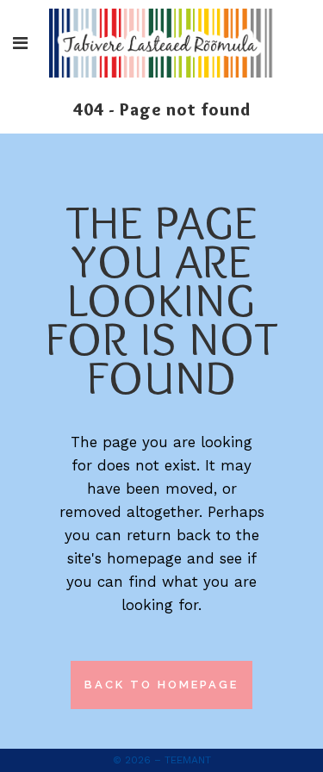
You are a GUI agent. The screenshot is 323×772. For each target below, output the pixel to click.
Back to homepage (161, 684)
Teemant (188, 760)
